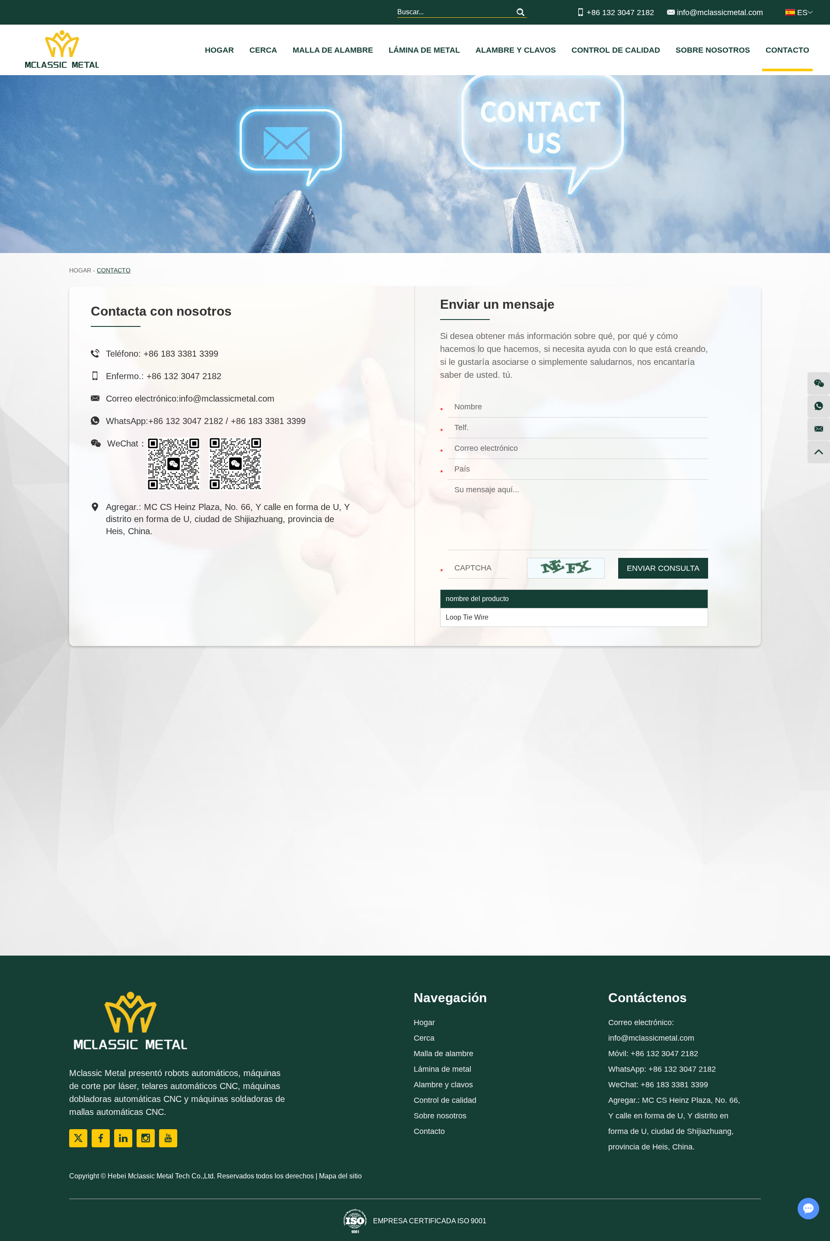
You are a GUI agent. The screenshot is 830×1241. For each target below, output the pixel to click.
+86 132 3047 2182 (185, 421)
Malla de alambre (333, 50)
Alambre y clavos (516, 50)
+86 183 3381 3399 (268, 421)
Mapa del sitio (340, 1176)
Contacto (787, 50)
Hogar (219, 50)
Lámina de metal (424, 50)
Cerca (263, 50)
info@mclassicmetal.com (720, 12)
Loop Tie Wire (467, 617)
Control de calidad (615, 50)
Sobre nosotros (713, 50)
